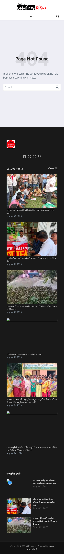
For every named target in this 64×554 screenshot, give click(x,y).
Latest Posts (15, 168)
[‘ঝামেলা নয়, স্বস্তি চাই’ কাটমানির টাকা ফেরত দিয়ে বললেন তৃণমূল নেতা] (32, 191)
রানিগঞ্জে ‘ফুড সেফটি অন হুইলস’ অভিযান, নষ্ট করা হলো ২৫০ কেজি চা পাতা (44, 502)
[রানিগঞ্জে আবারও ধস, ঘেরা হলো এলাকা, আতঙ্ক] (32, 335)
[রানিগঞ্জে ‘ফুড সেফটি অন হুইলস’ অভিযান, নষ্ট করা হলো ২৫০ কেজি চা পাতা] (32, 239)
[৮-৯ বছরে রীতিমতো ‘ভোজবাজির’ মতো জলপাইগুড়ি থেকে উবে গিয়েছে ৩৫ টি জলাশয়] (32, 287)
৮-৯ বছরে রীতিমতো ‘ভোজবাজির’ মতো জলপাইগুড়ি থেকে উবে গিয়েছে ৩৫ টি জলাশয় (45, 521)
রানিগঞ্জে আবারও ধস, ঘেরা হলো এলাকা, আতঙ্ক (24, 354)
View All (52, 168)
